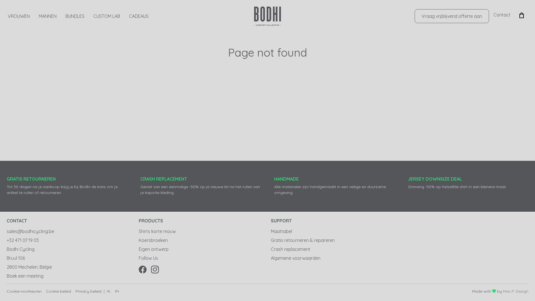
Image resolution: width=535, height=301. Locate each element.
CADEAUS (139, 16)
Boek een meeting (25, 276)
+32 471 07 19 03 (23, 240)
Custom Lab (106, 16)
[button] (521, 14)
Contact (501, 15)
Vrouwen (19, 16)
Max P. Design (515, 291)
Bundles (74, 16)
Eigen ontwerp (154, 249)
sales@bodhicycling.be (30, 231)
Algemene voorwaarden (295, 258)
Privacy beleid (88, 291)
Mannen (48, 16)
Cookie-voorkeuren (24, 291)
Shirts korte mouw (157, 231)
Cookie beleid (58, 291)
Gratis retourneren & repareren (303, 240)
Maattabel (281, 231)
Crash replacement (290, 249)
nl (109, 291)
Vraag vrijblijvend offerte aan (452, 16)
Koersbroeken (153, 240)
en (117, 291)
